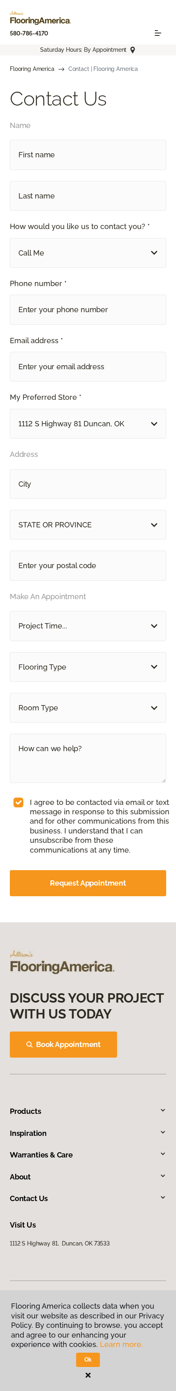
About (20, 1177)
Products (25, 1111)
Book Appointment (68, 1044)
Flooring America (32, 69)
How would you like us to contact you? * (80, 226)
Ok (88, 1359)
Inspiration (28, 1133)
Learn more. (121, 1344)
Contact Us (29, 1198)
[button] (88, 253)
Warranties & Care (41, 1155)
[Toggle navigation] (158, 33)
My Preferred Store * (45, 397)
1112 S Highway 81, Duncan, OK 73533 (60, 1243)
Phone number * (38, 283)
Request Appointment (88, 883)
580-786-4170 (29, 33)
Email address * (36, 340)
